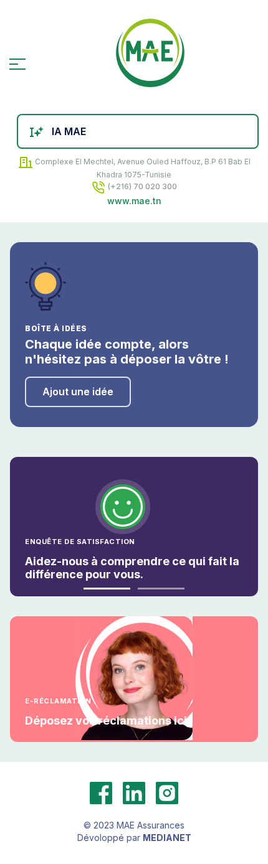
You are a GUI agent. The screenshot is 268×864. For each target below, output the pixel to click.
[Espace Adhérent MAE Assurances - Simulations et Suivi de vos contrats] (149, 58)
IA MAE (69, 131)
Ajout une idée (77, 391)
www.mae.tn (134, 200)
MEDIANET (167, 837)
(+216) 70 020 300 (141, 186)
